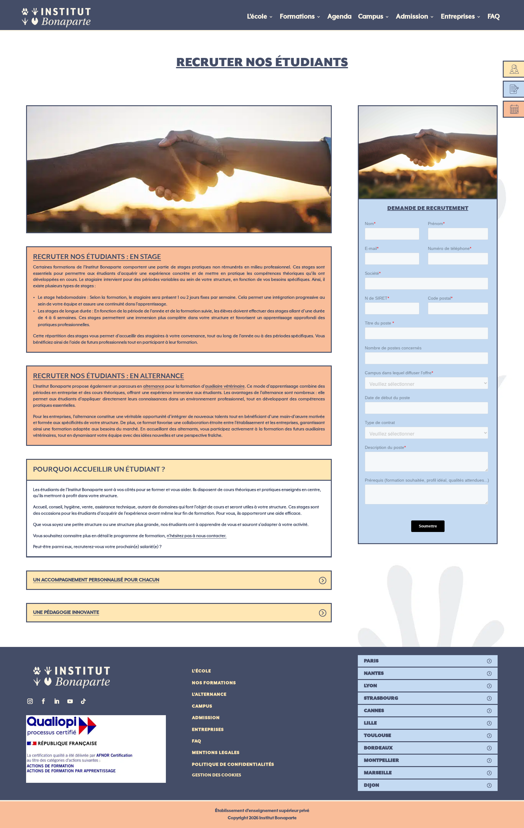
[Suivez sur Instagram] (30, 701)
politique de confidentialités (233, 764)
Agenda (339, 16)
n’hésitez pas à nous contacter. (197, 535)
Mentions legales (216, 752)
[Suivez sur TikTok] (83, 701)
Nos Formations (214, 683)
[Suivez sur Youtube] (70, 701)
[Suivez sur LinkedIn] (56, 701)
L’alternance (209, 694)
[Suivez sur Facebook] (43, 701)
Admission (412, 16)
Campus (370, 16)
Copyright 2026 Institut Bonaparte (262, 818)
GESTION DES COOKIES (216, 775)
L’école (257, 16)
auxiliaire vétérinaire (225, 386)
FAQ (494, 16)
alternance (153, 386)
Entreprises (458, 16)
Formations (297, 16)
